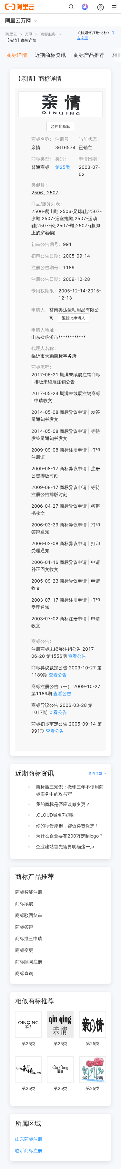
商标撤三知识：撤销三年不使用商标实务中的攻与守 (70, 790)
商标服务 (48, 34)
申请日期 (88, 158)
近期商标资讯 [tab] (50, 55)
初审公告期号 (44, 244)
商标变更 (24, 950)
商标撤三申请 (28, 938)
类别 (59, 158)
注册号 (62, 139)
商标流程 (40, 367)
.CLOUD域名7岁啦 (55, 815)
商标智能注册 (28, 892)
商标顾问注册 (28, 961)
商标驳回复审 (28, 915)
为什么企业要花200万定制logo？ (69, 836)
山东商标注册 (28, 1139)
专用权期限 (42, 290)
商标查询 (24, 973)
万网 (29, 34)
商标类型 (40, 158)
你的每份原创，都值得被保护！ (67, 825)
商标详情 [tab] (16, 55)
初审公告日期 (44, 256)
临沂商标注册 (28, 1150)
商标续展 (24, 903)
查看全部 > (97, 773)
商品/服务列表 (45, 203)
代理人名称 (42, 348)
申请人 (38, 309)
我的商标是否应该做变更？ (63, 804)
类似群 (38, 185)
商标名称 (40, 139)
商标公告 (40, 641)
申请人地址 (42, 329)
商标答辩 (24, 927)
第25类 (62, 167)
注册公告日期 (44, 279)
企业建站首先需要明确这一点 (65, 846)
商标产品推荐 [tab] (89, 55)
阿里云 (11, 34)
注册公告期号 (44, 267)
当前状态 (88, 139)
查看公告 (77, 656)
